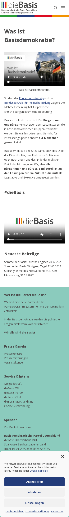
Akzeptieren (34, 482)
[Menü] (63, 8)
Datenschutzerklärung (37, 511)
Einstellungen (34, 503)
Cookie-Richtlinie (39, 470)
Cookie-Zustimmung (17, 406)
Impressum (57, 511)
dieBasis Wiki (12, 388)
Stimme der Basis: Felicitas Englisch (26, 262)
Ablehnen (34, 492)
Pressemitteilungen (16, 358)
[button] (63, 456)
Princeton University (31, 98)
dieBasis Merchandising (18, 401)
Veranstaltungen (14, 362)
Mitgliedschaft (13, 383)
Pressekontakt (13, 353)
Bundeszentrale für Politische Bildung (27, 102)
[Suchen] (55, 7)
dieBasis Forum (14, 392)
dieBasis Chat (12, 397)
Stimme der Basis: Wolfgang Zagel (25, 266)
